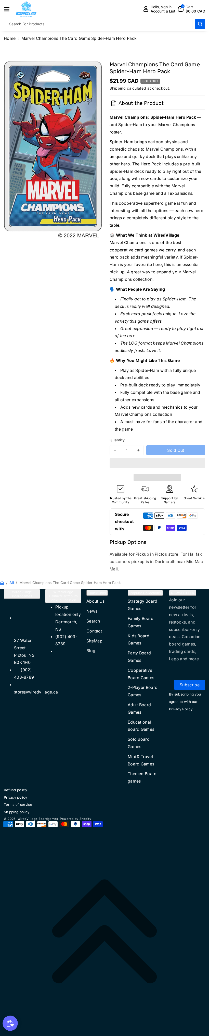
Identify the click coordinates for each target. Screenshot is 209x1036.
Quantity (117, 440)
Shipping (118, 88)
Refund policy (15, 790)
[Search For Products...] (200, 24)
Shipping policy (17, 812)
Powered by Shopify (76, 819)
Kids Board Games (138, 639)
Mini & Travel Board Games (141, 760)
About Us (95, 601)
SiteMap (94, 640)
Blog (90, 650)
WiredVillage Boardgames (22, 594)
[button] (157, 464)
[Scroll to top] (104, 931)
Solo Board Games (139, 743)
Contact (94, 630)
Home (10, 38)
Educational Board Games (141, 726)
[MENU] (9, 9)
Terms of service (18, 804)
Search (93, 621)
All (11, 582)
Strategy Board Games (142, 605)
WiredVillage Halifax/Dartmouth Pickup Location (63, 596)
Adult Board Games (139, 708)
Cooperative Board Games (141, 674)
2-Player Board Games (143, 691)
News (91, 611)
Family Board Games (141, 622)
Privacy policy (15, 797)
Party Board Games (139, 656)
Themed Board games (142, 777)
